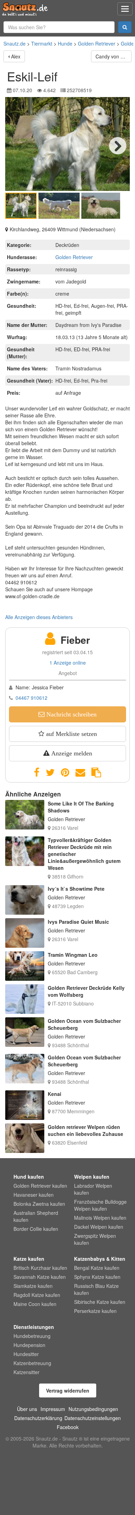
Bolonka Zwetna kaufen (39, 1203)
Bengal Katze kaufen (96, 1267)
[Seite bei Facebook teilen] (36, 772)
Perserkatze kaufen (95, 1310)
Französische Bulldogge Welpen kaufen (100, 1205)
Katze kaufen (29, 1258)
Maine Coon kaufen (35, 1303)
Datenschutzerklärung (38, 1417)
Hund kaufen (29, 1176)
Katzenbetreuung (32, 1363)
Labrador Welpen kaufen (93, 1189)
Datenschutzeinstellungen (92, 1417)
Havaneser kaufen (34, 1194)
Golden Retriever (96, 43)
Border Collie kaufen (36, 1228)
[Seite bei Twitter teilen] (50, 772)
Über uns (27, 1408)
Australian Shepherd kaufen (36, 1216)
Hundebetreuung (32, 1335)
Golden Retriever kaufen (40, 1185)
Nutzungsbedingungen (93, 1408)
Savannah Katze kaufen (40, 1276)
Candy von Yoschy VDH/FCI (114, 56)
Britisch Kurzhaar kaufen (40, 1267)
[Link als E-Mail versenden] (80, 772)
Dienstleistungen (34, 1326)
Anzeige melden (71, 753)
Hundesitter (26, 1353)
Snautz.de (14, 43)
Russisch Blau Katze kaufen (96, 1289)
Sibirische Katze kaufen (99, 1301)
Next (117, 145)
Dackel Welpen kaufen (98, 1226)
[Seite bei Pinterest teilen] (65, 772)
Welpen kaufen (91, 1176)
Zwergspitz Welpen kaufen (95, 1239)
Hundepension (29, 1344)
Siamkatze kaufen (33, 1285)
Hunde (65, 43)
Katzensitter (26, 1372)
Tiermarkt (41, 43)
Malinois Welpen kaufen (100, 1217)
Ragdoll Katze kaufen (37, 1294)
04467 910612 (31, 697)
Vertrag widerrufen (67, 1390)
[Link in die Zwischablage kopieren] (96, 772)
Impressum (52, 1408)
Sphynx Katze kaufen (97, 1276)
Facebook (68, 1427)
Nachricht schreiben (71, 714)
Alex (15, 56)
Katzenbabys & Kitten (99, 1258)
